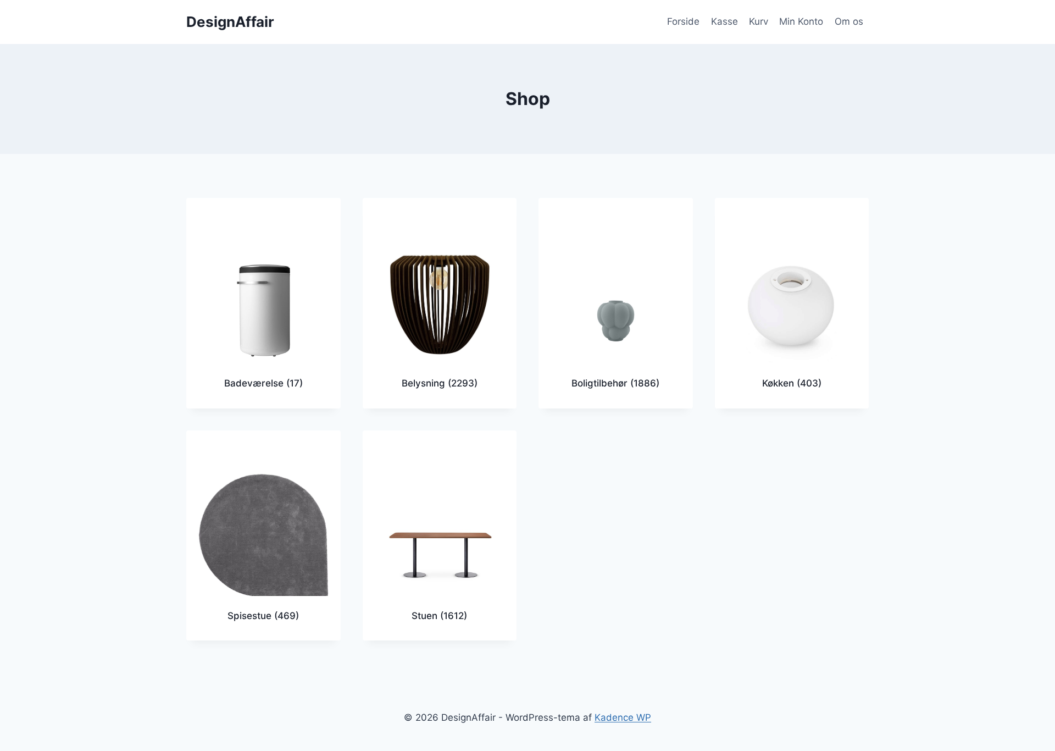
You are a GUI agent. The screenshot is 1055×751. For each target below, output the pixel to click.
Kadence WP (623, 717)
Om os (849, 21)
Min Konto (801, 21)
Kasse (724, 21)
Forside (683, 21)
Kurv (758, 21)
